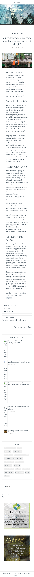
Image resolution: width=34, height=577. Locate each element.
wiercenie (19, 472)
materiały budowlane (13, 458)
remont (17, 465)
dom (19, 448)
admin (8, 308)
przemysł (8, 465)
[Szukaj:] (14, 486)
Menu (18, 2)
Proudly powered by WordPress (12, 573)
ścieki (6, 475)
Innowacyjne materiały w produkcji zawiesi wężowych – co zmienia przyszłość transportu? (18, 408)
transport (8, 472)
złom (27, 472)
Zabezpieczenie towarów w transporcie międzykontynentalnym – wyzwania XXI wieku (19, 361)
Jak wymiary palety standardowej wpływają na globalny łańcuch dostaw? (19, 341)
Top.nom (9, 298)
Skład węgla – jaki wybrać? (23, 326)
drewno (7, 451)
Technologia (17, 33)
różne (17, 469)
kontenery (17, 451)
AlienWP (16, 575)
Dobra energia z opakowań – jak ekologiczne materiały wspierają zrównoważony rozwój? (19, 383)
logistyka (8, 455)
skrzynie (25, 469)
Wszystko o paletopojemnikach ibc (14, 319)
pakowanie (8, 462)
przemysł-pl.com (17, 12)
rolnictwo (8, 469)
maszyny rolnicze (21, 455)
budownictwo (10, 448)
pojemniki (19, 462)
